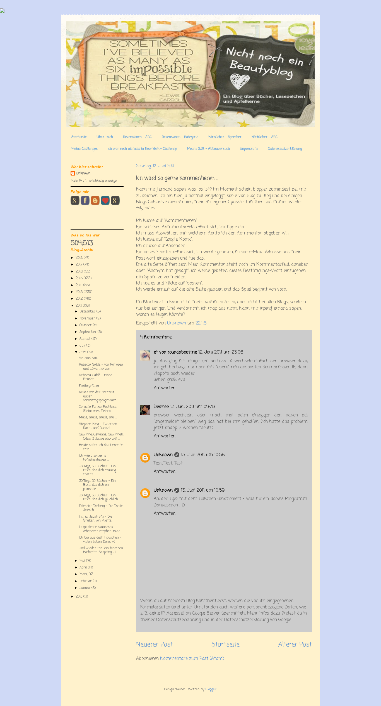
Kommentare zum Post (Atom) (192, 658)
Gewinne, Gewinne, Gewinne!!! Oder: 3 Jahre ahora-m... (101, 436)
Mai (82, 560)
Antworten (164, 388)
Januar (85, 588)
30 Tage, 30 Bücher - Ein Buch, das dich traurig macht (97, 470)
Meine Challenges (84, 148)
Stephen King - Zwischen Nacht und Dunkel (98, 426)
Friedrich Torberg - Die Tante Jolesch (101, 508)
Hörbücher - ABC (265, 137)
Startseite (79, 137)
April (83, 567)
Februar (86, 581)
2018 (80, 257)
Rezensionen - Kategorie (180, 137)
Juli (82, 345)
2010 (79, 596)
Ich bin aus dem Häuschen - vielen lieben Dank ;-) (100, 539)
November (87, 318)
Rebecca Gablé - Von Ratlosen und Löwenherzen (101, 366)
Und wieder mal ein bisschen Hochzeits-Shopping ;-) (101, 550)
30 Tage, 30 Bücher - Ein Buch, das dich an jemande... (97, 485)
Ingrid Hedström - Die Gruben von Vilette (95, 518)
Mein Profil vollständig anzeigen (94, 180)
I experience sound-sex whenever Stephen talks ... (101, 529)
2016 (80, 271)
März (84, 574)
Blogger (210, 689)
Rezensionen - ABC (137, 137)
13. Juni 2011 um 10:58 (203, 455)
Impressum (249, 148)
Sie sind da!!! (88, 358)
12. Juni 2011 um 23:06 (221, 352)
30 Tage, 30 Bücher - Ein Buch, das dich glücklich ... (100, 497)
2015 (80, 278)
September (88, 332)
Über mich (105, 137)
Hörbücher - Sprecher (225, 137)
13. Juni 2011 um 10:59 (203, 490)
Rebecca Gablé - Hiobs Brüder (95, 377)
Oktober (86, 325)
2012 (80, 298)
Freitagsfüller (89, 385)
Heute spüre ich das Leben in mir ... (101, 447)
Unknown (163, 455)
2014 (79, 285)
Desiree (161, 407)
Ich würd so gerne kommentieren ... (94, 457)
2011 (79, 305)
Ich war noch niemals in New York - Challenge (142, 148)
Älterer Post (295, 645)
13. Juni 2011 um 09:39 (192, 407)
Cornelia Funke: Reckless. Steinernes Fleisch (98, 408)
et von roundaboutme (175, 352)
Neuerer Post (154, 645)
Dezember (88, 311)
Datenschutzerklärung (285, 148)
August (85, 339)
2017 (79, 264)
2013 (80, 292)
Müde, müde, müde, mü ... (98, 417)
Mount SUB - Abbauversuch (208, 148)
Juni (83, 352)
